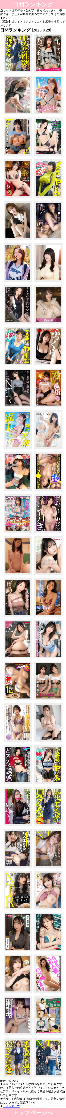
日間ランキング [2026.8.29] (33, 5)
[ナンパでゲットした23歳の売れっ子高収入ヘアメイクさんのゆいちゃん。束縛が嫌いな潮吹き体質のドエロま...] (18, 449)
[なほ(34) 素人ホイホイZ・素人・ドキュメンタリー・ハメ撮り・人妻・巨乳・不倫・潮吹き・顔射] (18, 951)
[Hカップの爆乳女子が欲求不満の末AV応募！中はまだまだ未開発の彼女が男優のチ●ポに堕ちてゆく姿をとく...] (48, 281)
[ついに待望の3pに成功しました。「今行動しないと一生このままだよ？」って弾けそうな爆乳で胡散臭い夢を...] (48, 197)
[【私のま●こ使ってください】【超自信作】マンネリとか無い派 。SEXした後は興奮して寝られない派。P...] (48, 658)
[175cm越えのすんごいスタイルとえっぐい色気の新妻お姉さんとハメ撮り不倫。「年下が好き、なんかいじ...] (18, 783)
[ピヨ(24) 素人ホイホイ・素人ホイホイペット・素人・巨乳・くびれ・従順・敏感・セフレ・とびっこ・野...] (18, 156)
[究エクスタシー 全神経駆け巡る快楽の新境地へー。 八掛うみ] (48, 156)
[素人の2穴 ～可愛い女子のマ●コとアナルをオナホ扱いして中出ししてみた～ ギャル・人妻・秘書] (48, 490)
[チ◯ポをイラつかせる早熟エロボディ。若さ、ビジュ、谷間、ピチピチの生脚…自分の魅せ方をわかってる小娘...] (48, 783)
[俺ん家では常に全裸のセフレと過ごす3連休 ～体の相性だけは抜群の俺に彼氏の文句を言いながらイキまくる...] (48, 449)
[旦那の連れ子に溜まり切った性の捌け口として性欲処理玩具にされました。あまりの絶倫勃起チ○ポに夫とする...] (18, 742)
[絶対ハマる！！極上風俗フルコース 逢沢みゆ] (48, 407)
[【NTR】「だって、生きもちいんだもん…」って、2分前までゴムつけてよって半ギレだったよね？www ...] (18, 909)
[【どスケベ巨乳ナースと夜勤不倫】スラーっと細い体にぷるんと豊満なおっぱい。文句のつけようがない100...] (18, 616)
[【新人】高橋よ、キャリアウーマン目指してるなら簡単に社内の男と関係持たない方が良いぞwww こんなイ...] (18, 1076)
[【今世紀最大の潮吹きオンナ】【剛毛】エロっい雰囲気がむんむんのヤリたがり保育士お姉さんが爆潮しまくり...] (18, 1034)
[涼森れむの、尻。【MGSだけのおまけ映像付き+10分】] (18, 658)
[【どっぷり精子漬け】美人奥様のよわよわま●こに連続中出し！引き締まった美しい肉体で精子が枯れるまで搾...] (48, 239)
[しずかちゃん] (18, 281)
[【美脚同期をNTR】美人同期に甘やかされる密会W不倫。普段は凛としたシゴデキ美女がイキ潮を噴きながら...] (18, 407)
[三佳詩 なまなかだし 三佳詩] (18, 197)
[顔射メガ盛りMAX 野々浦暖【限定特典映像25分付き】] (48, 951)
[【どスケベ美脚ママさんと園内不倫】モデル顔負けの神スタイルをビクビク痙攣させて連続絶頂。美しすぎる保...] (18, 323)
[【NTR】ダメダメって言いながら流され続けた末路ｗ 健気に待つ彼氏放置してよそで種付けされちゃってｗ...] (48, 1076)
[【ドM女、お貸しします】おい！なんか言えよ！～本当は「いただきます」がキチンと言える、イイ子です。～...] (48, 72)
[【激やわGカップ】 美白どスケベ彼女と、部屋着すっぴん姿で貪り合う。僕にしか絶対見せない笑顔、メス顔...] (18, 867)
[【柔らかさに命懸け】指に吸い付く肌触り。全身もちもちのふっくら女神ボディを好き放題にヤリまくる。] (48, 365)
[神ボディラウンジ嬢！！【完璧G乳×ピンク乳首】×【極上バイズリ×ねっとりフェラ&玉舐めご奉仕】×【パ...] (18, 700)
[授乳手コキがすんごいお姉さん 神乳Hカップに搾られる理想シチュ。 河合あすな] (48, 909)
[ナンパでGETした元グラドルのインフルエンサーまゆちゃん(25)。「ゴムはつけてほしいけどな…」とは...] (48, 114)
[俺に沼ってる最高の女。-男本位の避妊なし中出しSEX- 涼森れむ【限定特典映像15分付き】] (18, 993)
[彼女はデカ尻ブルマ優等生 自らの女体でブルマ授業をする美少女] (48, 1034)
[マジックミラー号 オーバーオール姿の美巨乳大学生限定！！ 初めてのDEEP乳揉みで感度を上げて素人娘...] (18, 532)
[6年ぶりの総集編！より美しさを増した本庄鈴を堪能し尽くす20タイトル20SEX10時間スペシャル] (48, 616)
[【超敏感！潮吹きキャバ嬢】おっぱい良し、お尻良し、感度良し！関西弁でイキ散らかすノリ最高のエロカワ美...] (18, 490)
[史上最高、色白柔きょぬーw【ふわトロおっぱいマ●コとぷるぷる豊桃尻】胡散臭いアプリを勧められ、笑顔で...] (18, 365)
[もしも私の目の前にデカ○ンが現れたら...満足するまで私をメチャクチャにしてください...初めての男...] (48, 742)
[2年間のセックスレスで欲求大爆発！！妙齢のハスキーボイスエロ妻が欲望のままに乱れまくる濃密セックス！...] (48, 993)
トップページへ (33, 1112)
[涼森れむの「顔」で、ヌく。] (48, 574)
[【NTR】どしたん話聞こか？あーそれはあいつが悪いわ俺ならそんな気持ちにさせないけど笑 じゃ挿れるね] (48, 867)
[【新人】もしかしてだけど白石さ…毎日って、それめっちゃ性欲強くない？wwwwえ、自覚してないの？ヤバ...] (18, 72)
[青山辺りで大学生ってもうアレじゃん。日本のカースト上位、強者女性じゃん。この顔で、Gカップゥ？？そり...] (48, 532)
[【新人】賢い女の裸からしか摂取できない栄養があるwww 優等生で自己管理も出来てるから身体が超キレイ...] (48, 825)
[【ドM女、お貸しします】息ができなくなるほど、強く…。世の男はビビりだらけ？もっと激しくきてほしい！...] (18, 825)
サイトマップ (11, 1106)
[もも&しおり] (48, 700)
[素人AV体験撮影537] (18, 574)
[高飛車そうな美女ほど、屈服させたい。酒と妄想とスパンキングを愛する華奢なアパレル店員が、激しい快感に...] (18, 239)
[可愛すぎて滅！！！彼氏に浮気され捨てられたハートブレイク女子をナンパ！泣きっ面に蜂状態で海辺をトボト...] (48, 323)
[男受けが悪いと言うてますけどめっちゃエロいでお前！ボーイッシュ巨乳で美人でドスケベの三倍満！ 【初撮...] (18, 114)
